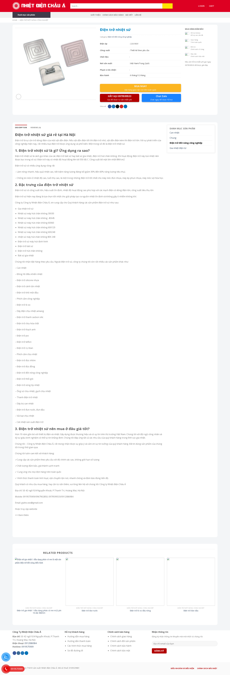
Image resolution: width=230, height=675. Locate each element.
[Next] (215, 588)
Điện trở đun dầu (191, 610)
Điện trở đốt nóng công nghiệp (34, 20)
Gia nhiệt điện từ (178, 148)
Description (21, 127)
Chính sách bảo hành (113, 15)
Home (14, 20)
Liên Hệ (138, 15)
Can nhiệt (174, 132)
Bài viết (129, 15)
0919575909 (28, 646)
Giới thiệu (96, 15)
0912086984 (31, 643)
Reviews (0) (36, 127)
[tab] (21, 127)
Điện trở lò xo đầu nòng (140, 610)
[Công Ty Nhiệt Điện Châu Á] (39, 6)
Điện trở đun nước (90, 610)
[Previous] (15, 588)
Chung (173, 137)
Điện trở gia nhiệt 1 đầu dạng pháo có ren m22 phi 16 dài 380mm (39, 611)
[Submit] (167, 6)
